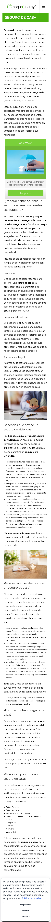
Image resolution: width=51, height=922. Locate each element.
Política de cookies (31, 898)
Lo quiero (25, 193)
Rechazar (25, 910)
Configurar (25, 916)
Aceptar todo (25, 905)
